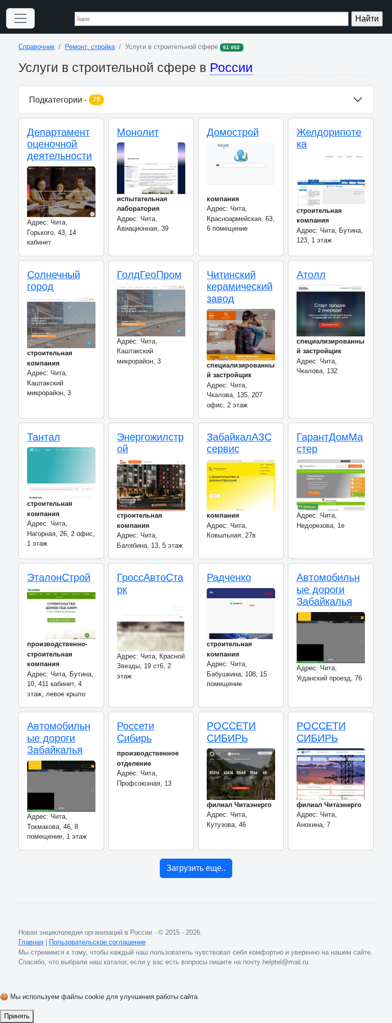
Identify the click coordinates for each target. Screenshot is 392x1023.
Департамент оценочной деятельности (59, 144)
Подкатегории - (64, 99)
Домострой (233, 132)
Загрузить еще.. (196, 868)
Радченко (229, 577)
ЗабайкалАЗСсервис (239, 442)
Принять (17, 1016)
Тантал (43, 437)
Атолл (311, 274)
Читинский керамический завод (240, 286)
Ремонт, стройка (90, 47)
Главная (30, 942)
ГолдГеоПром (149, 274)
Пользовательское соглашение (97, 942)
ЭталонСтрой (58, 577)
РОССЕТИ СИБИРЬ (231, 731)
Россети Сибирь (135, 731)
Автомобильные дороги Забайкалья (328, 589)
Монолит (138, 132)
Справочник (36, 47)
